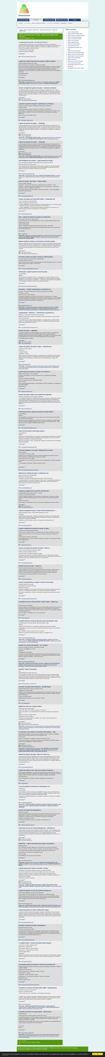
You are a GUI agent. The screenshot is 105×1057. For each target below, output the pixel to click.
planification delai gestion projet (76, 68)
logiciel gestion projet (73, 42)
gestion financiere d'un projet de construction (36, 176)
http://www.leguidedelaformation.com (30, 268)
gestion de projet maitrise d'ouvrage (35, 663)
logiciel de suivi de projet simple (76, 54)
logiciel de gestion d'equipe (33, 804)
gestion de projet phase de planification (34, 235)
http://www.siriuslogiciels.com (28, 80)
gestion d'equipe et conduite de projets (39, 640)
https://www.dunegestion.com (28, 661)
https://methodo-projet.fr (26, 562)
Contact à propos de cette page (69, 1047)
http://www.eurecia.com (26, 883)
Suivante (33, 1042)
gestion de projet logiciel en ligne (51, 365)
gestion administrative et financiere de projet (49, 309)
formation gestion (49, 19)
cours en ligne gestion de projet (44, 367)
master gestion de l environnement (36, 1007)
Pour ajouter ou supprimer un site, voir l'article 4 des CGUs (32, 1049)
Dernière (38, 1042)
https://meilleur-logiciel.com (28, 1032)
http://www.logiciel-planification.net (29, 598)
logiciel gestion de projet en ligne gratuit (34, 365)
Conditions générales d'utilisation (40, 1047)
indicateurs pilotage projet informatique (33, 748)
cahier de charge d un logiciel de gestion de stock (35, 726)
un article (57, 23)
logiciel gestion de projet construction (52, 235)
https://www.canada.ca (27, 579)
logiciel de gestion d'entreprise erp (26, 727)
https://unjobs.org (25, 617)
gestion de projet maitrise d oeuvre (35, 1006)
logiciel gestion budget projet (48, 81)
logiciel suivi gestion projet (32, 137)
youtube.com (24, 233)
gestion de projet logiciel (51, 83)
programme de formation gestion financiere (28, 309)
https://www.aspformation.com (28, 637)
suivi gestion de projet (40, 751)
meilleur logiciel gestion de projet (51, 138)
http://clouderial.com (26, 364)
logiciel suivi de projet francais (75, 61)
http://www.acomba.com (26, 802)
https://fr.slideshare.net (26, 213)
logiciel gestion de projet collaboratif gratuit (28, 1035)
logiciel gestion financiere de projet (33, 81)
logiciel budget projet (73, 32)
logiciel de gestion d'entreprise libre (43, 727)
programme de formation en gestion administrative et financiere (40, 307)
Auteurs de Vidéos (40, 23)
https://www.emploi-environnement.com (30, 984)
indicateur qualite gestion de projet (49, 749)
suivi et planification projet (32, 642)
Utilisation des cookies (55, 1047)
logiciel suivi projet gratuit (74, 50)
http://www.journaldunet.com (28, 746)
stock (74, 19)
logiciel (36, 20)
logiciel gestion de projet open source (50, 1034)
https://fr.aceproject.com (27, 391)
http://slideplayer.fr (26, 703)
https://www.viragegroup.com (27, 173)
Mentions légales (26, 1047)
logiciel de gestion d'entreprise (37, 805)
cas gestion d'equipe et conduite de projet (35, 639)
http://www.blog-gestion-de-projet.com (30, 469)
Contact (70, 23)
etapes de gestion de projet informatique (33, 664)
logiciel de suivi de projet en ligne (76, 35)
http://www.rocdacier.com (27, 120)
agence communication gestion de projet (38, 863)
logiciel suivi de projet (73, 40)
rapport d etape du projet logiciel (53, 726)
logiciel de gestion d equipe (49, 804)
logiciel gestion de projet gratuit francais (52, 906)
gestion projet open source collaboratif (46, 1035)
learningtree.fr (25, 783)
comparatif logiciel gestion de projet (49, 137)
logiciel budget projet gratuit (75, 37)
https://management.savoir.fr (28, 824)
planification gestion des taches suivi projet (75, 65)
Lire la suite (21, 53)
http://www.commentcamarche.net (29, 100)
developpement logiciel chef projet (74, 48)
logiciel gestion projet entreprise (76, 56)
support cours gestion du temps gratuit (36, 906)
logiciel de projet (72, 59)
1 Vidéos (27, 38)
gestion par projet (23, 19)
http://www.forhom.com (27, 305)
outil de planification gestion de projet (29, 237)
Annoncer (64, 23)
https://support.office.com (27, 196)
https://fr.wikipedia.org (26, 135)
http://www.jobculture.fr (26, 961)
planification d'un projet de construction (49, 236)
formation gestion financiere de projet (47, 308)
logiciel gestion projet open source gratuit (34, 1034)
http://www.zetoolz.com (26, 525)
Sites (33, 23)
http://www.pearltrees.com (27, 922)
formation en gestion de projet (62, 20)
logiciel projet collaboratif (74, 57)
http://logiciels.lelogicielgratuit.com (29, 286)
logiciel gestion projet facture (36, 83)
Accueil (20, 23)
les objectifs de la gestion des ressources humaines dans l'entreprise (38, 749)
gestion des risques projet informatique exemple (36, 666)
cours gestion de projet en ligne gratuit (27, 367)
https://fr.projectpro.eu (26, 544)
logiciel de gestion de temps (33, 884)
